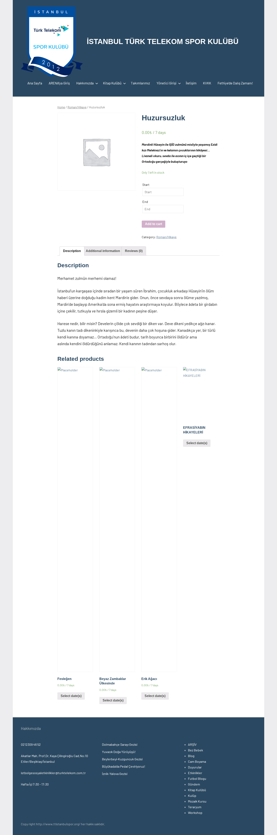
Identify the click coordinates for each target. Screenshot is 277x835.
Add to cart (153, 224)
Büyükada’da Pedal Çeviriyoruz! (123, 766)
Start (145, 184)
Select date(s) (71, 696)
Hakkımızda (85, 83)
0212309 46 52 (31, 744)
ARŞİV (192, 744)
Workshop (195, 813)
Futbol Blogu (197, 778)
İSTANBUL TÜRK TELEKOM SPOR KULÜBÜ (162, 41)
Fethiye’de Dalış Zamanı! (235, 83)
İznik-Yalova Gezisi (114, 774)
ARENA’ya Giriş (59, 83)
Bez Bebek (195, 750)
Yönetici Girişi (166, 83)
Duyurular (195, 767)
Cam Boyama (197, 761)
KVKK (207, 83)
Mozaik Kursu (197, 801)
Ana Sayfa (34, 83)
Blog (191, 756)
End (145, 202)
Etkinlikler (195, 773)
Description (72, 251)
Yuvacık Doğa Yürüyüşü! (119, 752)
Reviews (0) (134, 251)
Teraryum (194, 807)
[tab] (72, 251)
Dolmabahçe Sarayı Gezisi (119, 744)
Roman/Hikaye (77, 107)
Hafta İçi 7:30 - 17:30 (35, 784)
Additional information (103, 251)
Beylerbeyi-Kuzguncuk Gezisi (122, 759)
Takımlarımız (140, 83)
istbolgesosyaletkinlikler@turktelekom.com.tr (53, 773)
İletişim (191, 83)
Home (61, 107)
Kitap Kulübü (112, 83)
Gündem (194, 784)
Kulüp (192, 795)
